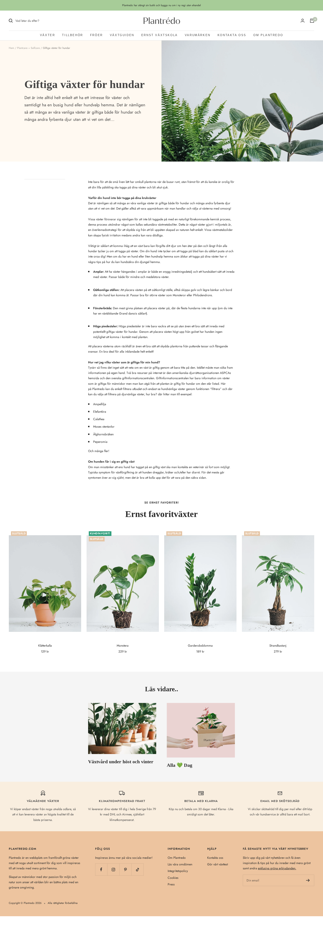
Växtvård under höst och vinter (120, 761)
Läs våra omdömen (180, 864)
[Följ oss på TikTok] (137, 869)
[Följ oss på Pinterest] (125, 869)
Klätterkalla (45, 645)
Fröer (96, 35)
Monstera (123, 645)
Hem (11, 48)
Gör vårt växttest (217, 864)
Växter (47, 35)
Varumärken (197, 35)
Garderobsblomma (200, 645)
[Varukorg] (312, 21)
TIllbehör (72, 35)
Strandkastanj (278, 645)
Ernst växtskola (159, 35)
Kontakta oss (232, 35)
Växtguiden (122, 35)
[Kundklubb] (303, 21)
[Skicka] (308, 880)
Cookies (173, 878)
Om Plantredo (268, 35)
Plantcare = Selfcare (28, 48)
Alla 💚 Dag (179, 765)
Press (171, 884)
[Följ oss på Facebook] (101, 869)
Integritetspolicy (178, 871)
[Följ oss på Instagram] (113, 869)
